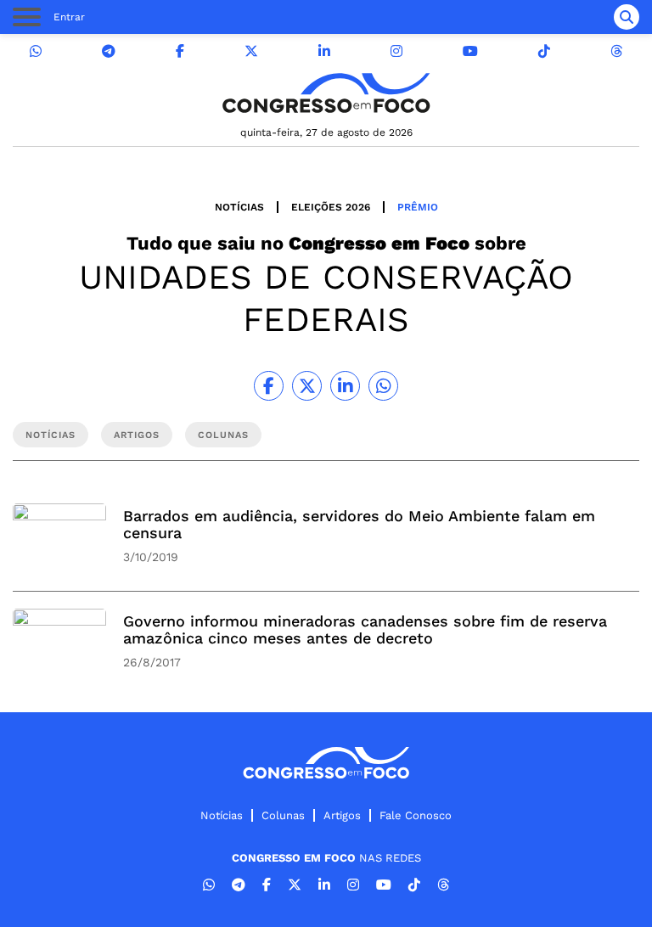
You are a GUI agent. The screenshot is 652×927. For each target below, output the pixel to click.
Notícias (239, 207)
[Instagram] (396, 51)
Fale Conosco (415, 815)
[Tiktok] (544, 51)
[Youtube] (470, 51)
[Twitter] (251, 51)
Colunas (283, 815)
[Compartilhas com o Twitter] (307, 386)
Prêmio (417, 207)
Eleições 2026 (330, 207)
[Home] (326, 93)
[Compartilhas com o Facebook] (269, 386)
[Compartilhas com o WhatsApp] (383, 386)
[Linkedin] (324, 51)
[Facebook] (180, 51)
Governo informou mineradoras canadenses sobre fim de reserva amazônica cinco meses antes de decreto (365, 629)
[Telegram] (108, 51)
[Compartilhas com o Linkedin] (345, 386)
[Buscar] (626, 17)
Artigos (342, 815)
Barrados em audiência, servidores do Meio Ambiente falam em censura (359, 524)
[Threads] (616, 51)
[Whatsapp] (36, 51)
